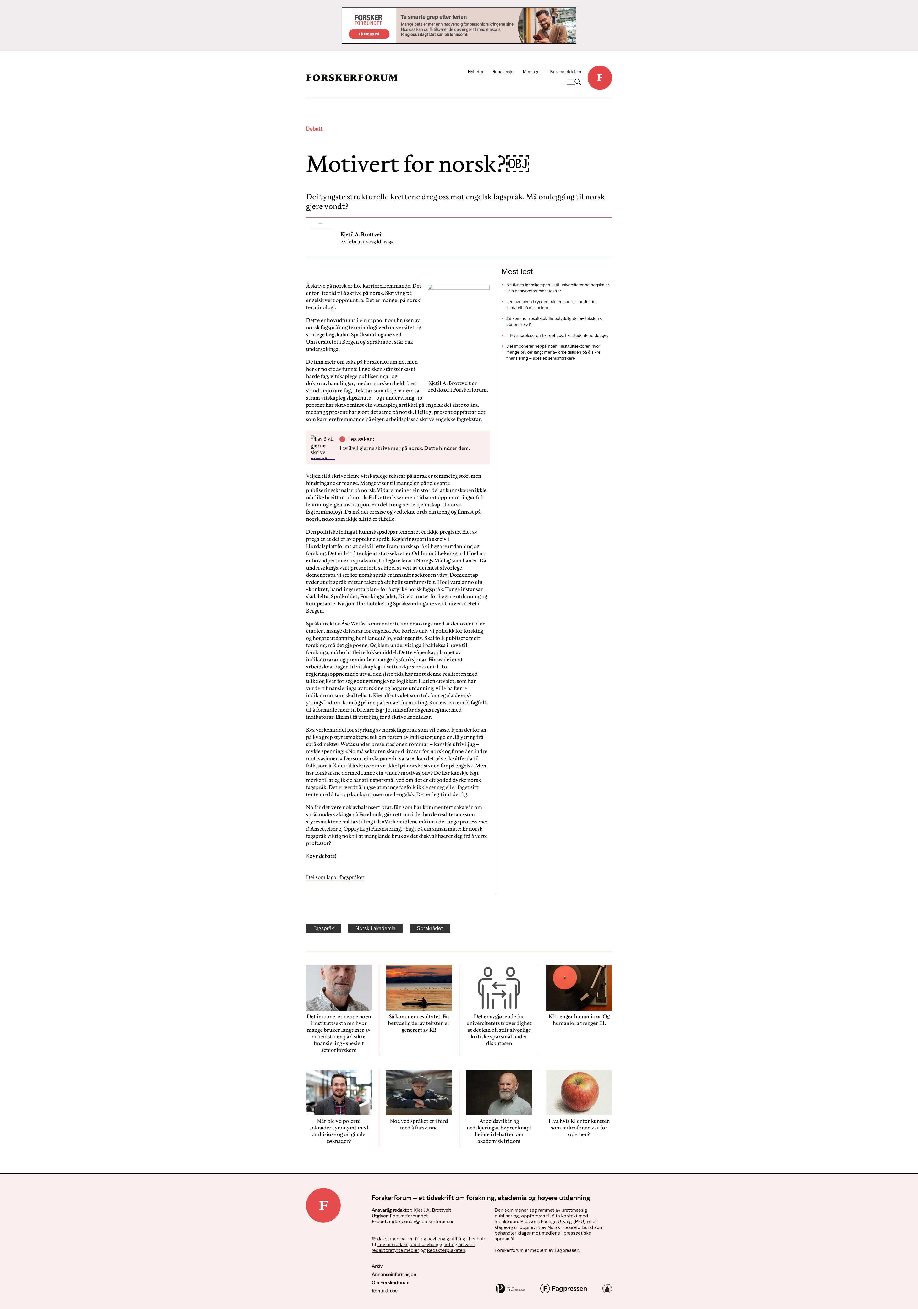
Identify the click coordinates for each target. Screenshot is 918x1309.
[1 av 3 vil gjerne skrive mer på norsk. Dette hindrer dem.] (323, 447)
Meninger (532, 71)
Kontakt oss (385, 1290)
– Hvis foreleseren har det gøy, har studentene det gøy (557, 335)
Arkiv (377, 1266)
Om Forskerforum (390, 1282)
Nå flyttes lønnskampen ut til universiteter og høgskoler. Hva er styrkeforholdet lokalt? (558, 288)
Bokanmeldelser (565, 71)
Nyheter (475, 71)
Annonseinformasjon (394, 1274)
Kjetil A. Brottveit (362, 234)
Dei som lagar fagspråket (335, 877)
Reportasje (503, 71)
